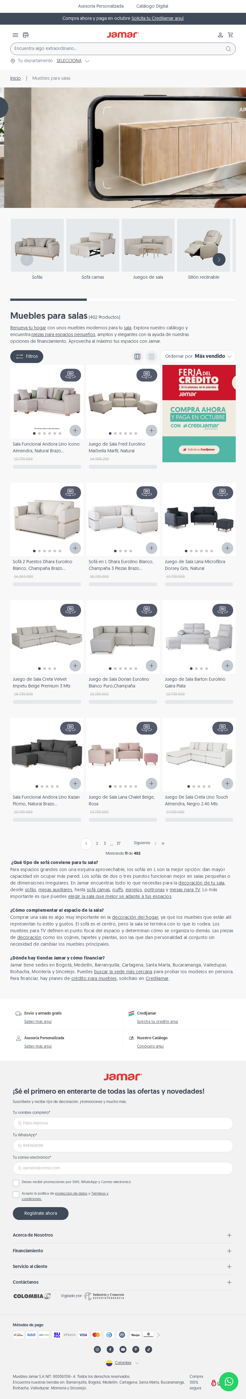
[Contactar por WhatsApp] (228, 1381)
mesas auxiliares (55, 890)
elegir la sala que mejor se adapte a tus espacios (119, 896)
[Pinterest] (136, 1350)
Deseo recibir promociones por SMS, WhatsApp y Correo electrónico (76, 1182)
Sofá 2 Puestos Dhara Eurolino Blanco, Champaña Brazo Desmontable (42, 569)
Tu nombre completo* (31, 1113)
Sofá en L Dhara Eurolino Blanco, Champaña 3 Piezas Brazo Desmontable (121, 569)
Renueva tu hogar (28, 328)
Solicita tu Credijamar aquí (158, 18)
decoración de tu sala (201, 883)
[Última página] (163, 843)
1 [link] (86, 844)
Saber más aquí (38, 1022)
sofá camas (98, 890)
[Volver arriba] (228, 1360)
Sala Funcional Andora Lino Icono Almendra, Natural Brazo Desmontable (46, 451)
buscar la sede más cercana (123, 972)
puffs (117, 890)
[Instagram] (97, 1350)
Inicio (15, 78)
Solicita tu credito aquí (157, 1022)
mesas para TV (185, 890)
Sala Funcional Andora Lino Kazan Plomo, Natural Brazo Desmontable (46, 804)
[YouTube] (123, 1350)
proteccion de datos (71, 1194)
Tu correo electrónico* (32, 1158)
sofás (30, 890)
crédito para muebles (94, 978)
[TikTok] (148, 1350)
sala (127, 328)
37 (118, 844)
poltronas (154, 890)
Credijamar (157, 978)
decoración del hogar (135, 917)
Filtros (32, 356)
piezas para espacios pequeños (63, 335)
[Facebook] (110, 1350)
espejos (134, 890)
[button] (231, 35)
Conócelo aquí (150, 1047)
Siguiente (142, 843)
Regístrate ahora (40, 1213)
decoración (29, 937)
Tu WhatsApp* (25, 1135)
